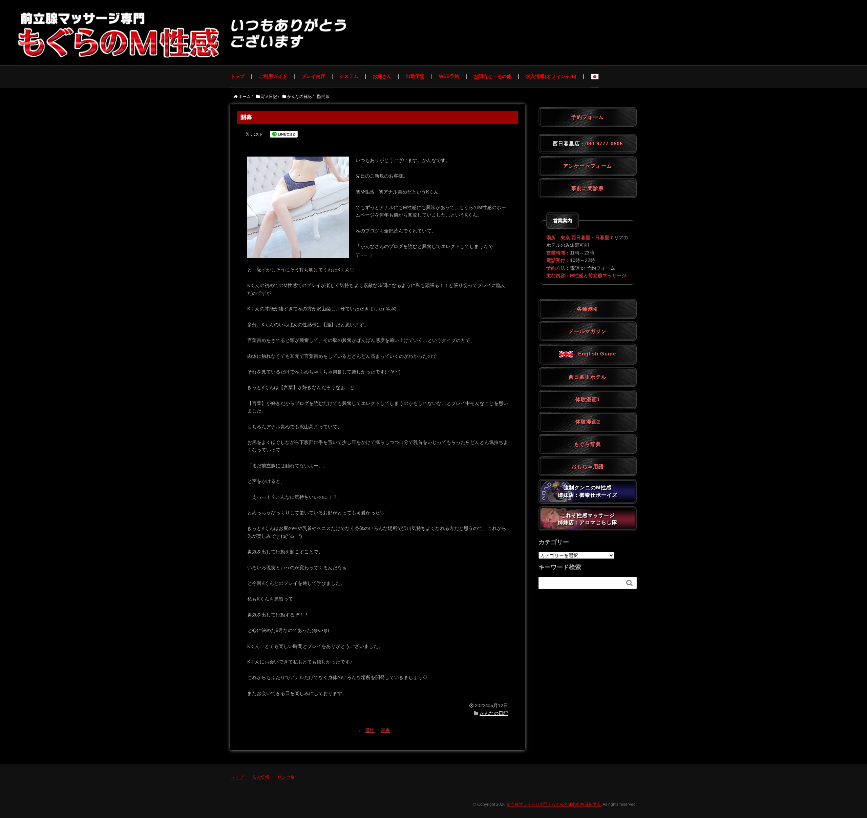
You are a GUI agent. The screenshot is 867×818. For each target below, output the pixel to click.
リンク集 (286, 777)
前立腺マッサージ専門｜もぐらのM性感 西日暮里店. (554, 804)
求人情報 (260, 777)
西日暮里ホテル (588, 377)
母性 (370, 730)
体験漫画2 (587, 422)
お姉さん (382, 76)
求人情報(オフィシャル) (551, 76)
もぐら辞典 (587, 444)
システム (348, 76)
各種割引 (587, 309)
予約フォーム (587, 117)
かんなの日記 (494, 713)
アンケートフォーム (587, 166)
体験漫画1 (587, 399)
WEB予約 (449, 76)
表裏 (385, 730)
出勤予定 (415, 76)
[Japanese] (595, 76)
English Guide (594, 353)
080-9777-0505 (604, 143)
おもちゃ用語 (587, 466)
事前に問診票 (587, 188)
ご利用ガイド (273, 76)
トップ (237, 76)
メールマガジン (588, 331)
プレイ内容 (313, 76)
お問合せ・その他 (492, 76)
